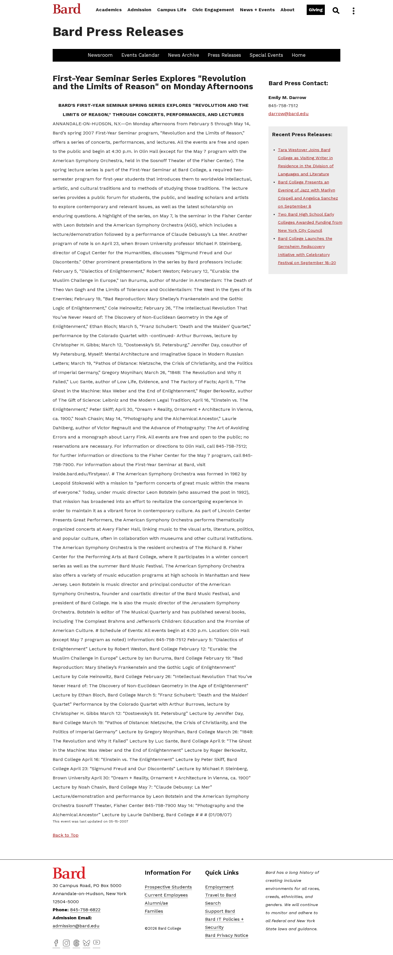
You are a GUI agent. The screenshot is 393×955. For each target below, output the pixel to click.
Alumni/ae (156, 903)
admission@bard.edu (76, 926)
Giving (316, 9)
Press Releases (224, 55)
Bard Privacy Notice (226, 935)
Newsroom (100, 55)
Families (154, 911)
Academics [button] (109, 9)
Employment (219, 887)
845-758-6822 (85, 909)
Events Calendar (140, 55)
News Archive (183, 55)
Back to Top (66, 835)
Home (299, 55)
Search (335, 10)
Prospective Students (168, 887)
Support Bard (220, 911)
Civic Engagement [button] (213, 9)
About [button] (288, 9)
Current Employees (166, 895)
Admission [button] (139, 9)
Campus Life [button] (171, 9)
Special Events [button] (266, 55)
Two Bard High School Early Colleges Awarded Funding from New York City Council (310, 222)
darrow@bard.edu (288, 113)
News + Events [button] (257, 9)
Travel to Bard (220, 895)
